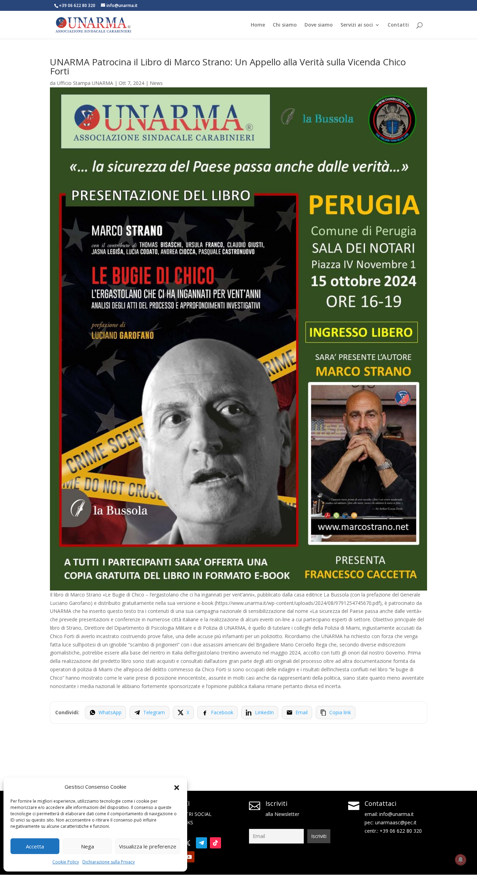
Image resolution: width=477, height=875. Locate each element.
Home (258, 25)
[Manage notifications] (460, 859)
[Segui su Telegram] (201, 842)
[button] (176, 786)
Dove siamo (318, 25)
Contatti (398, 25)
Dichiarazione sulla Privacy (108, 862)
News (156, 83)
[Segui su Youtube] (189, 856)
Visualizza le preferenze (147, 846)
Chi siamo (285, 25)
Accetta (35, 846)
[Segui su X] (187, 842)
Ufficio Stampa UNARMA (85, 83)
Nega (87, 846)
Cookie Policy (65, 862)
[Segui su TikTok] (215, 842)
